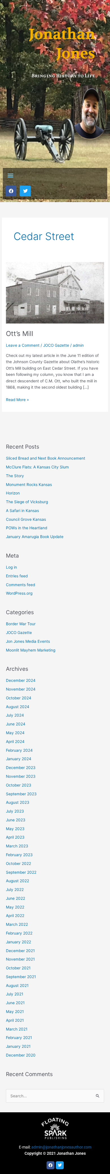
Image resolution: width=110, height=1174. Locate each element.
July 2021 (14, 994)
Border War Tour (21, 624)
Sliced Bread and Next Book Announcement (45, 458)
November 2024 (21, 689)
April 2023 (15, 837)
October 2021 (18, 968)
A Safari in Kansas (22, 510)
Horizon (13, 493)
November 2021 (20, 959)
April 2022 (15, 915)
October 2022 (18, 863)
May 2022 (15, 907)
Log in (11, 567)
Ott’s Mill (19, 333)
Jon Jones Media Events (28, 641)
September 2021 (21, 976)
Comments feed (20, 584)
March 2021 (16, 1029)
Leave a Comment (22, 345)
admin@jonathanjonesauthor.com (61, 1147)
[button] (10, 175)
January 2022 (18, 942)
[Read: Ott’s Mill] (55, 292)
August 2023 (17, 802)
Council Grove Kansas (26, 519)
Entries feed (17, 576)
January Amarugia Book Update (34, 536)
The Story (15, 476)
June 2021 (15, 1003)
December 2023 (21, 767)
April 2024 (15, 741)
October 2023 (18, 785)
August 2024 (17, 706)
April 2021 (15, 1020)
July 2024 (15, 715)
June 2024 (15, 724)
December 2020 (21, 1055)
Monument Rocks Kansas (29, 484)
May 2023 (15, 828)
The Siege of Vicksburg (27, 502)
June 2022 (15, 898)
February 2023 (19, 854)
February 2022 (19, 933)
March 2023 (17, 846)
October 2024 (18, 698)
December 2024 (21, 680)
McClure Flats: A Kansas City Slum (37, 467)
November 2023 (21, 776)
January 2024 (18, 759)
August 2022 (17, 881)
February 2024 (19, 750)
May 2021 (15, 1011)
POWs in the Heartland (26, 528)
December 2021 (20, 950)
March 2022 (17, 924)
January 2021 (18, 1046)
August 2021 (17, 985)
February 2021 (19, 1037)
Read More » (17, 399)
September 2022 (21, 872)
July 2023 (15, 811)
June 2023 (15, 820)
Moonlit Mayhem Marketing (30, 650)
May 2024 (15, 732)
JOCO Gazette (56, 345)
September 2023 (21, 794)
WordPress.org (19, 593)
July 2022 (15, 889)
